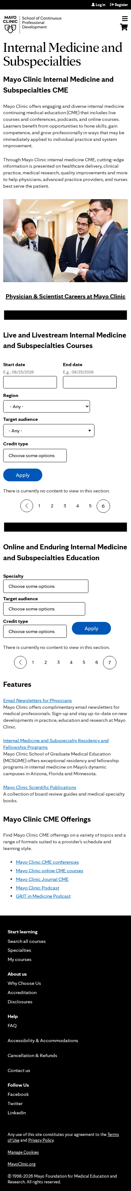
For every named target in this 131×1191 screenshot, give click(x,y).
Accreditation (22, 992)
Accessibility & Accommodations (43, 1040)
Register (121, 5)
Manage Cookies (23, 1152)
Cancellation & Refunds (32, 1055)
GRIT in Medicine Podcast (43, 896)
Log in (100, 5)
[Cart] (124, 30)
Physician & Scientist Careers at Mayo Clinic (66, 296)
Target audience (20, 419)
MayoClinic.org (22, 1164)
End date (72, 364)
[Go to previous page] (26, 505)
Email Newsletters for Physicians (37, 700)
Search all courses (27, 941)
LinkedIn (17, 1113)
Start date (14, 364)
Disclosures (20, 1002)
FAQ (12, 1025)
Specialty (13, 576)
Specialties (19, 950)
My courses (19, 959)
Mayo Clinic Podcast (37, 888)
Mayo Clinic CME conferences (47, 862)
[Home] (39, 25)
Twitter (15, 1103)
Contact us (19, 1070)
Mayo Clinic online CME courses (49, 870)
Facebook (18, 1094)
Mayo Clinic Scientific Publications (39, 787)
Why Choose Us (24, 983)
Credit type (15, 444)
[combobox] (48, 430)
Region (10, 395)
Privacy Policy (40, 1140)
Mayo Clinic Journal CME (42, 879)
